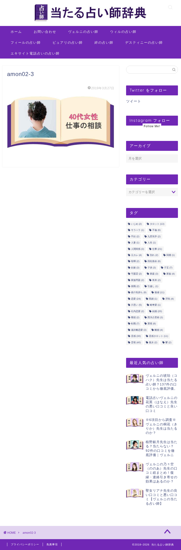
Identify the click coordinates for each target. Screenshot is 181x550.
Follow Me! (152, 126)
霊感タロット (158, 336)
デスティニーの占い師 (144, 42)
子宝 (168, 267)
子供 (152, 267)
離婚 (159, 330)
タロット (157, 224)
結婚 (157, 311)
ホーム (16, 32)
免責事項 (52, 544)
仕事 (157, 249)
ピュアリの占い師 (68, 42)
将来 (156, 280)
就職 (135, 286)
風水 (153, 342)
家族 (170, 274)
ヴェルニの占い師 (83, 32)
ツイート (133, 101)
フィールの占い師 (26, 42)
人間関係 (137, 249)
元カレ (136, 255)
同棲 (170, 255)
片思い (136, 305)
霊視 (136, 342)
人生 (152, 242)
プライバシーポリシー (25, 544)
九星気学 (154, 236)
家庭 (154, 274)
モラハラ (137, 230)
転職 (135, 323)
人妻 (135, 242)
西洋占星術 (155, 317)
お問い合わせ (45, 32)
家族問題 (137, 280)
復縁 (159, 292)
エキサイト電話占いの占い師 (35, 53)
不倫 (156, 230)
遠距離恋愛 (138, 330)
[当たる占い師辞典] (90, 21)
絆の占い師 (104, 42)
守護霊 (136, 274)
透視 (152, 323)
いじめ (136, 224)
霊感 (136, 336)
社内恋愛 (137, 311)
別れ (154, 255)
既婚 (153, 298)
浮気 (169, 298)
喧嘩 (135, 261)
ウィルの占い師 (123, 32)
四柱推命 (154, 261)
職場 (135, 317)
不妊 (135, 236)
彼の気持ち (138, 292)
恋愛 (136, 298)
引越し (153, 286)
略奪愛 (155, 305)
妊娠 (135, 267)
